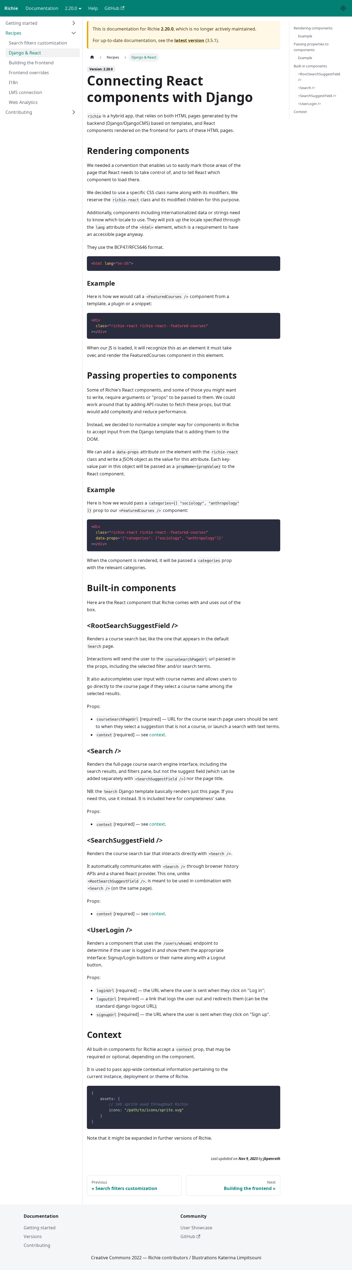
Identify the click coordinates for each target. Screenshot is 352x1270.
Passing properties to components (311, 47)
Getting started (40, 1228)
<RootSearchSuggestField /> (319, 76)
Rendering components (313, 28)
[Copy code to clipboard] (273, 263)
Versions (33, 1236)
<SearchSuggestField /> (317, 95)
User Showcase (196, 1228)
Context (300, 111)
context (157, 735)
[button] (41, 23)
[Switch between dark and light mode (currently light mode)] (343, 8)
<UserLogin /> (309, 103)
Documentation (42, 8)
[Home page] (92, 57)
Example (305, 36)
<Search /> (306, 87)
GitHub (112, 8)
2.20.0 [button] (71, 8)
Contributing (37, 1245)
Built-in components (310, 66)
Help (93, 8)
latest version (189, 40)
